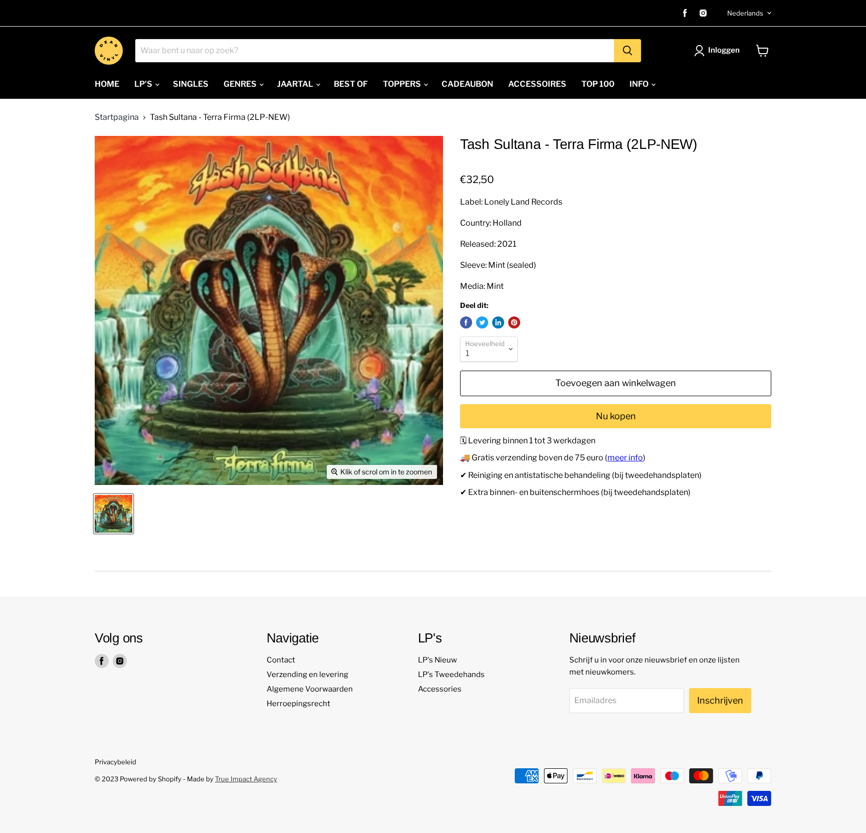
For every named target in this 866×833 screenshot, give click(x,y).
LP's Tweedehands (451, 674)
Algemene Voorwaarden (310, 689)
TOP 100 (597, 84)
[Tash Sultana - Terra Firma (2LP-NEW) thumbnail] (113, 514)
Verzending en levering (307, 674)
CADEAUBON (467, 84)
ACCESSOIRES (537, 84)
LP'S (144, 84)
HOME (107, 84)
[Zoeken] (627, 50)
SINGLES (190, 84)
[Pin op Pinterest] (514, 322)
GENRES (241, 84)
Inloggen (724, 50)
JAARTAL (296, 84)
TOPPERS (402, 84)
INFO (639, 84)
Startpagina (117, 117)
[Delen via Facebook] (466, 322)
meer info (625, 457)
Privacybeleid (115, 762)
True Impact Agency (246, 779)
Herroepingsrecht (298, 703)
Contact (281, 659)
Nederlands (745, 13)
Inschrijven (720, 700)
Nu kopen (616, 416)
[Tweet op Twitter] (482, 322)
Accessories (440, 689)
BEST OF (351, 84)
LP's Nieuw (437, 659)
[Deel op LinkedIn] (498, 322)
